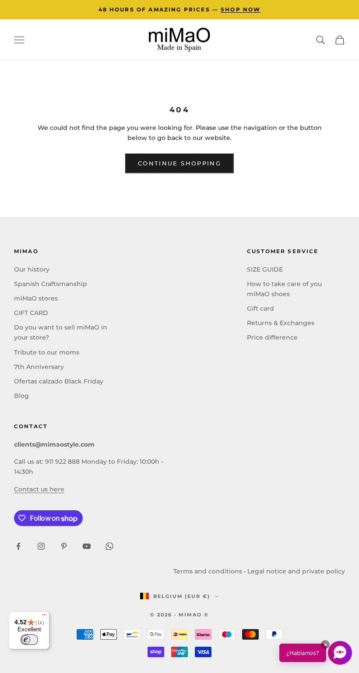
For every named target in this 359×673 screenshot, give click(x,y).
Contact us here (39, 489)
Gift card (260, 308)
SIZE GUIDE (265, 269)
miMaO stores (36, 298)
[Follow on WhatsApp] (109, 546)
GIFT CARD (31, 313)
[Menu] (44, 617)
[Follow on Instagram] (41, 546)
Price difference (272, 337)
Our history (31, 269)
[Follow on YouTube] (86, 546)
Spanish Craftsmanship (50, 284)
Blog (21, 396)
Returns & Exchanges (280, 323)
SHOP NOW (240, 9)
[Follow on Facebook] (18, 546)
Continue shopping (179, 163)
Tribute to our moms (46, 352)
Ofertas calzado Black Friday (58, 381)
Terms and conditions (207, 571)
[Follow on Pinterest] (64, 546)
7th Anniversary (39, 367)
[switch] (29, 639)
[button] (315, 653)
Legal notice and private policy (296, 571)
